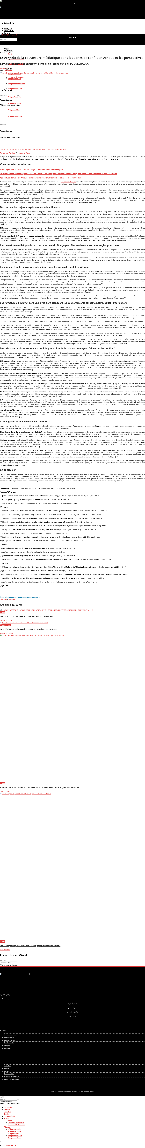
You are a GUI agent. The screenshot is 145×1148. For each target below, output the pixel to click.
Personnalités (9, 1074)
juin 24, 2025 (4, 68)
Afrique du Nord (14, 1138)
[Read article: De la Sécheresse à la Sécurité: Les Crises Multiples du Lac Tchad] (72, 623)
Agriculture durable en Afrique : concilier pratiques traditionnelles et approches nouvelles (40, 178)
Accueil (2, 52)
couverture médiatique (23, 597)
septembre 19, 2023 (7, 633)
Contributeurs (9, 1037)
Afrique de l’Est (14, 110)
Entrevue (7, 1048)
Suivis (10, 71)
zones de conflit (37, 597)
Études (8, 52)
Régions (8, 90)
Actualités (9, 23)
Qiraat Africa (11, 1145)
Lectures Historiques (16, 77)
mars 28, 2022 (5, 950)
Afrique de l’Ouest (15, 89)
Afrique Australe (14, 97)
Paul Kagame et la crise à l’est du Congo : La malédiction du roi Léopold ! (32, 169)
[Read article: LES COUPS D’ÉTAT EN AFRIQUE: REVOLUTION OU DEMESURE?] (72, 610)
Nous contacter (9, 1040)
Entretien (8, 50)
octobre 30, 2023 (6, 620)
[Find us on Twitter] (1, 5)
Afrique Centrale (14, 103)
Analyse (8, 37)
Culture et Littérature (16, 84)
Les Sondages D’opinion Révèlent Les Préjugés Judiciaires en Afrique (30, 945)
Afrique (12, 597)
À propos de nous (10, 1035)
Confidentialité (9, 1043)
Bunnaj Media (89, 1091)
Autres (6, 1118)
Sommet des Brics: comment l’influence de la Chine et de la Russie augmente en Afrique (39, 787)
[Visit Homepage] (10, 1)
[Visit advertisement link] (6, 8)
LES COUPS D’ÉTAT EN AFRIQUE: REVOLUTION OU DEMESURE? (26, 616)
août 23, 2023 (5, 791)
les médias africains (68, 182)
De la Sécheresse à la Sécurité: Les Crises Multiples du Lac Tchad (28, 629)
